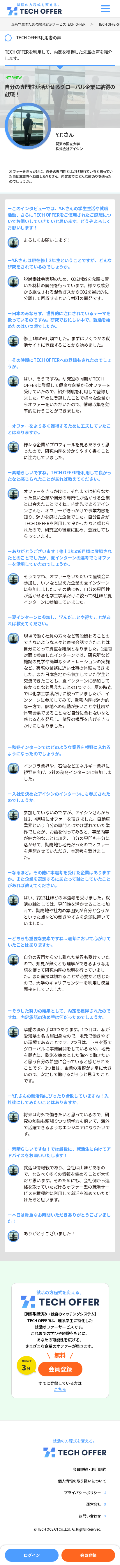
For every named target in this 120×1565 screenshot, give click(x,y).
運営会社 (93, 1504)
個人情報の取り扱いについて (82, 1481)
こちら (60, 1389)
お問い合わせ (90, 1516)
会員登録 (88, 1555)
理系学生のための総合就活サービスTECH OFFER (48, 24)
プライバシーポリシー (82, 1492)
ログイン (32, 1555)
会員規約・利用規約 (89, 1469)
